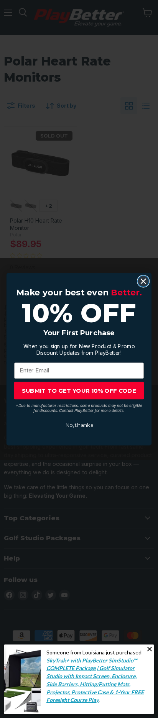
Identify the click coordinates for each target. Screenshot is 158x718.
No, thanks (78, 425)
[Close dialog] (143, 281)
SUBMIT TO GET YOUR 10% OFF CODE (79, 390)
